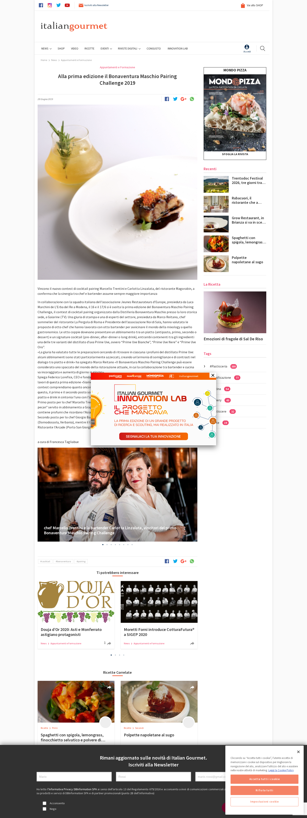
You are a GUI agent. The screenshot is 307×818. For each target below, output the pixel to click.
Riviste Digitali (128, 48)
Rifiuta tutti (264, 790)
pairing (81, 561)
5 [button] (120, 545)
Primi (55, 727)
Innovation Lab (178, 48)
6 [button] (124, 545)
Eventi (105, 48)
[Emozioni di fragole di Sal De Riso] (235, 312)
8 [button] (132, 545)
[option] (117, 495)
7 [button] (128, 545)
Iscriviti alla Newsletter (96, 5)
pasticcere (223, 411)
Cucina (220, 389)
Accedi (247, 51)
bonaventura (64, 561)
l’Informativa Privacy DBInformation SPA (72, 789)
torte (219, 422)
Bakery (220, 400)
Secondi (139, 727)
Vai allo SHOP (254, 5)
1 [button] (103, 545)
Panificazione (225, 377)
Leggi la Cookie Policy (281, 770)
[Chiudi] (298, 751)
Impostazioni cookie (264, 801)
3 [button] (111, 545)
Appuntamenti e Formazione (76, 60)
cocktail (46, 561)
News (45, 48)
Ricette (44, 727)
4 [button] (115, 545)
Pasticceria (224, 366)
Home (44, 60)
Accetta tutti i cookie (264, 779)
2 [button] (107, 545)
